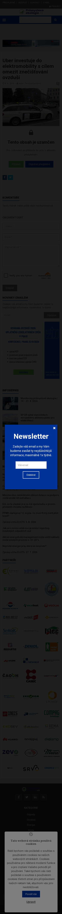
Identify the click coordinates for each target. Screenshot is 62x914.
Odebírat (31, 475)
